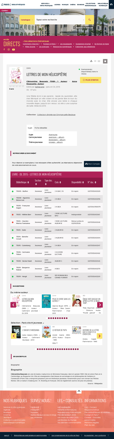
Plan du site (89, 425)
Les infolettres (36, 417)
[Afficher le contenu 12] (60, 349)
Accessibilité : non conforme (95, 435)
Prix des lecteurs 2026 (66, 415)
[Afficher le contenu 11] (58, 349)
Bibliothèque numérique (14, 423)
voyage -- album (56, 142)
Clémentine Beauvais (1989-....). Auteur (46, 81)
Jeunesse (7, 417)
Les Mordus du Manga (66, 420)
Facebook (35, 407)
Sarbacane (39, 87)
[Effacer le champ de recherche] (83, 19)
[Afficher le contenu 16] (69, 349)
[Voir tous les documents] (43, 323)
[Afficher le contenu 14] (64, 349)
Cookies (87, 417)
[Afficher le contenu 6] (58, 318)
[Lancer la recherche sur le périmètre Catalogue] (89, 19)
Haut (78, 391)
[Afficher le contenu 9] (64, 318)
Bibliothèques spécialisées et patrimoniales (30, 435)
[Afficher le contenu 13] (62, 349)
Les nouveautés (63, 407)
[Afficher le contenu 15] (66, 349)
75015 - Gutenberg (23, 245)
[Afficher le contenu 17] (71, 349)
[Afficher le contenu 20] (78, 349)
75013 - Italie (21, 230)
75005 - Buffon (22, 191)
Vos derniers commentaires (69, 423)
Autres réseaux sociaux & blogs (43, 415)
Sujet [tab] (30, 128)
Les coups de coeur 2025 (67, 417)
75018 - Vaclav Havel (24, 261)
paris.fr (6, 435)
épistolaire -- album (57, 140)
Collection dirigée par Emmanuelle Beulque (56, 115)
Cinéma (6, 415)
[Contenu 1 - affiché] (46, 318)
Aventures (53, 135)
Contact (93, 407)
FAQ (86, 407)
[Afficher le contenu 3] (51, 318)
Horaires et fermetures (66, 410)
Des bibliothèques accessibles (97, 412)
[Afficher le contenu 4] (53, 318)
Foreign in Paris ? (91, 415)
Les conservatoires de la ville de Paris (65, 435)
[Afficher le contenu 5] (55, 318)
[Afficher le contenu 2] (49, 318)
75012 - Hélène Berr (23, 215)
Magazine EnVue (91, 410)
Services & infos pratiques (14, 407)
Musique (7, 412)
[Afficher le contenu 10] (66, 318)
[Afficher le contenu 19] (75, 349)
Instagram (35, 410)
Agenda (6, 410)
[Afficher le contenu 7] (60, 318)
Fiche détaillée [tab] (41, 128)
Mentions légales (91, 423)
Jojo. (54, 343)
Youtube (34, 412)
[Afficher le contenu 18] (73, 349)
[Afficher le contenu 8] (62, 318)
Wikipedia (98, 384)
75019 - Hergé (21, 276)
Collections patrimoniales (14, 420)
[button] (111, 4)
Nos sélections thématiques (69, 412)
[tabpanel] (52, 139)
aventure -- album (56, 137)
